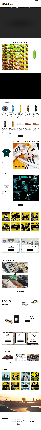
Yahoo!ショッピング (25, 419)
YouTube (24, 421)
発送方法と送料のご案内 (19, 421)
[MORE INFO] (8, 338)
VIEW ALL (5, 304)
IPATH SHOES (20, 291)
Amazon (24, 420)
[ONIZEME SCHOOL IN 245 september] (20, 357)
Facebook (24, 424)
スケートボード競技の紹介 (13, 421)
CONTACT (11, 4)
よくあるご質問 (19, 424)
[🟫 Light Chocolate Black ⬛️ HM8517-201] (8, 357)
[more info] (11, 245)
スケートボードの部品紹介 (13, 419)
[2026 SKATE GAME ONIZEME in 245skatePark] (33, 357)
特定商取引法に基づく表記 (19, 419)
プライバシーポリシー (19, 423)
